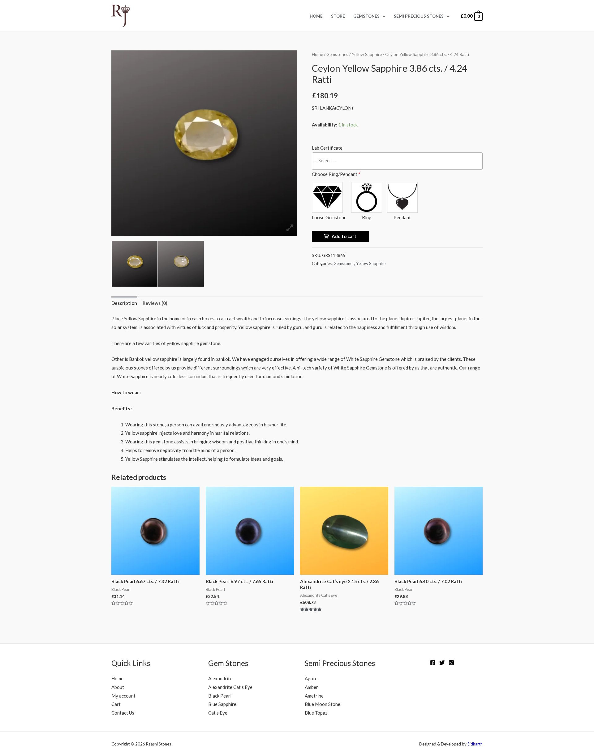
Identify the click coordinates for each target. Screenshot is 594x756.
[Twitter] (442, 662)
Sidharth (475, 743)
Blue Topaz (316, 712)
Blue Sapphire (222, 704)
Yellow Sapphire (367, 54)
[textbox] (399, 160)
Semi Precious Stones (419, 16)
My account (123, 695)
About (117, 687)
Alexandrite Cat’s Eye (230, 687)
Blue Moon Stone (322, 704)
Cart (116, 704)
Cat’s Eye (217, 712)
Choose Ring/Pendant (336, 174)
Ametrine (314, 695)
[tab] (124, 303)
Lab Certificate (327, 148)
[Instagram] (451, 662)
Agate (311, 678)
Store (338, 16)
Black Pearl (219, 695)
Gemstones (366, 16)
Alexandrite (220, 678)
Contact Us (122, 712)
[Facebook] (433, 662)
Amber (311, 687)
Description (124, 303)
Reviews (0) (155, 303)
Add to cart (344, 236)
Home (316, 16)
